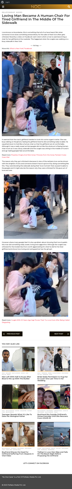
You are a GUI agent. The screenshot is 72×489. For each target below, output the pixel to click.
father (29, 410)
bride (50, 373)
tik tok (39, 374)
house (23, 373)
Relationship (8, 12)
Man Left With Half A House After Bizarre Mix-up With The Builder (16, 378)
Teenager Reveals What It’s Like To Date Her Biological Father (17, 415)
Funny (39, 448)
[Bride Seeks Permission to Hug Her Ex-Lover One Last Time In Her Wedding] (53, 359)
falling (58, 448)
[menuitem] (2, 2)
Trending (44, 373)
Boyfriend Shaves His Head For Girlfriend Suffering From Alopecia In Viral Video (18, 454)
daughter (23, 410)
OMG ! (3, 373)
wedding (45, 374)
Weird (19, 12)
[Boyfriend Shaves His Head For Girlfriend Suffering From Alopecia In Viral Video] (18, 434)
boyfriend (49, 410)
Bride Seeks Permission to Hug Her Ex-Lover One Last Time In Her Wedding (52, 379)
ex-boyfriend (56, 373)
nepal (9, 374)
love (3, 412)
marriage (44, 449)
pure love (9, 449)
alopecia (13, 448)
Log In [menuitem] (7, 2)
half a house (16, 373)
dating (17, 410)
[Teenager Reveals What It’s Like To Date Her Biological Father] (18, 396)
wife (50, 374)
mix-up (4, 374)
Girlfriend (65, 373)
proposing (51, 449)
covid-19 (65, 410)
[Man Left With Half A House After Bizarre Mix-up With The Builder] (18, 359)
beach (53, 448)
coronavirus (58, 410)
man (27, 373)
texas (56, 412)
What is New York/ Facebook (21, 48)
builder (8, 373)
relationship (10, 412)
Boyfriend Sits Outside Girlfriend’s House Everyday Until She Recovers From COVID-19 (52, 416)
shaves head (17, 449)
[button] (3, 7)
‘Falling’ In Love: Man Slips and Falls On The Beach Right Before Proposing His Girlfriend (52, 454)
